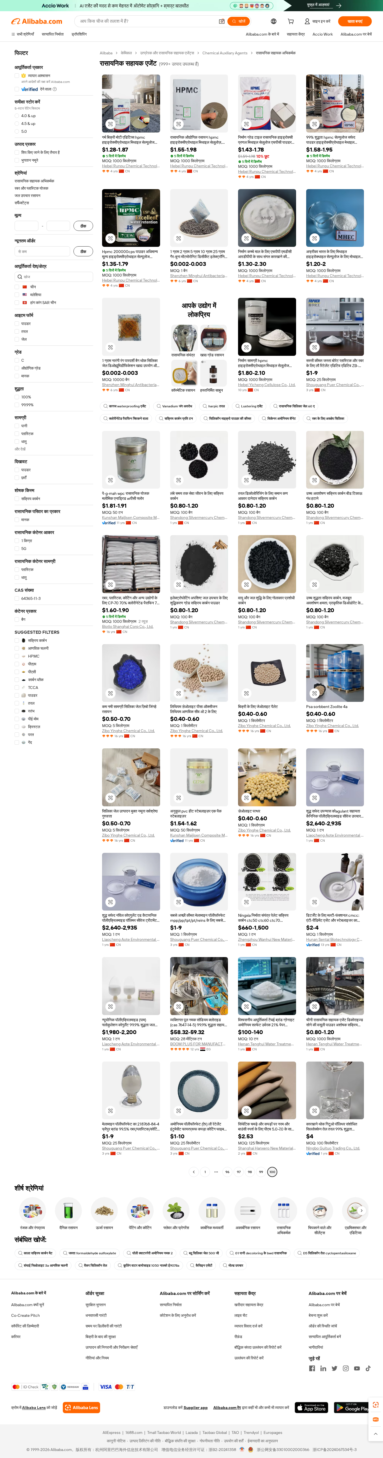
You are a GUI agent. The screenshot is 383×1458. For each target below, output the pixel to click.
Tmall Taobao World (164, 1432)
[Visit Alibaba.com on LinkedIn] (323, 1368)
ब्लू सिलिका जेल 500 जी (204, 1253)
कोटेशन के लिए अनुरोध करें (178, 1315)
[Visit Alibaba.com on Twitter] (334, 1368)
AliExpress (112, 1432)
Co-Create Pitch (25, 1315)
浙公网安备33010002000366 (283, 1449)
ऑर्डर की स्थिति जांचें (323, 1326)
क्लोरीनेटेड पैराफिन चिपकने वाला (128, 419)
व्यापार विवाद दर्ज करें (248, 1326)
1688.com (133, 1432)
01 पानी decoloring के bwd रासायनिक (261, 1253)
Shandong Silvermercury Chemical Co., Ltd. (199, 517)
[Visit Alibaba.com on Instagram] (345, 1368)
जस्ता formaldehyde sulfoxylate (92, 1253)
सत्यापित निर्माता (171, 1305)
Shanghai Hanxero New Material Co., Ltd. (267, 1148)
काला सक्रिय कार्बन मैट (38, 1253)
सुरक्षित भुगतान (96, 1305)
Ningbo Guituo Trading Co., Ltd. (333, 1148)
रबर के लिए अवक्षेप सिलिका (328, 419)
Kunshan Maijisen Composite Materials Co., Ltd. (131, 517)
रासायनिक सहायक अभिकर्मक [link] (276, 53)
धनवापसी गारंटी (96, 1315)
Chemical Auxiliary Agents (225, 53)
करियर (15, 1336)
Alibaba (106, 53)
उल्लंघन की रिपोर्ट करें (249, 1358)
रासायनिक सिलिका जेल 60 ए (297, 406)
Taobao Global (214, 1432)
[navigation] (54, 613)
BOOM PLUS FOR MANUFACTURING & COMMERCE (199, 1044)
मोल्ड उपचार (236, 1265)
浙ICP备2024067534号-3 (335, 1449)
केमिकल (126, 53)
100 (272, 1172)
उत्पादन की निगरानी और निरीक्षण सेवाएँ (111, 1347)
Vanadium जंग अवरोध (177, 406)
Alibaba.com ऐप (227, 1407)
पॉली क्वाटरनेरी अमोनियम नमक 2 (152, 1253)
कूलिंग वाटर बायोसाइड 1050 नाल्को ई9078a (151, 1265)
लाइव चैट (240, 1315)
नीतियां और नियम (97, 1358)
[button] (221, 21)
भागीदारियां (316, 1347)
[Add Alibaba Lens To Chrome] (81, 1407)
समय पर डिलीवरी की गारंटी (104, 1326)
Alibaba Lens (34, 1407)
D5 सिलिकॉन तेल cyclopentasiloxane (329, 1253)
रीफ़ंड (238, 1336)
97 (239, 1172)
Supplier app (196, 1407)
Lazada (192, 1432)
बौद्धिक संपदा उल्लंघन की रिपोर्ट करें (258, 1347)
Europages (273, 1432)
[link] (375, 1404)
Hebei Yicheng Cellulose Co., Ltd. (267, 384)
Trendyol (251, 1432)
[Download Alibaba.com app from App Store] (311, 1407)
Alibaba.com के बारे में (28, 1293)
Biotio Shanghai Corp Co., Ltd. (127, 626)
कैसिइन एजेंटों (204, 1265)
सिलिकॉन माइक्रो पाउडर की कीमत (230, 419)
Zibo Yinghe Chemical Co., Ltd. (128, 730)
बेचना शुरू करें (318, 1315)
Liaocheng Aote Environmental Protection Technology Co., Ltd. (335, 835)
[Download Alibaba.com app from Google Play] (353, 1407)
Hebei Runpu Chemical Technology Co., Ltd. (131, 166)
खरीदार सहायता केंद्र (248, 1305)
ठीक (83, 226)
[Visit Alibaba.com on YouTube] (357, 1368)
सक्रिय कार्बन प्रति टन (179, 419)
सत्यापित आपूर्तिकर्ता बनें (325, 1336)
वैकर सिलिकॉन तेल (95, 1265)
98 (250, 1172)
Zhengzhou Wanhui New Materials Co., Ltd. (267, 939)
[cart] (292, 22)
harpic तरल (216, 406)
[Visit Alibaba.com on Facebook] (312, 1368)
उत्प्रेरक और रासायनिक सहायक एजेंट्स (167, 53)
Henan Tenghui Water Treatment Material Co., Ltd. (267, 1044)
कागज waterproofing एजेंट (127, 406)
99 (261, 1172)
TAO (235, 1432)
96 (227, 1172)
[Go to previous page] (194, 1172)
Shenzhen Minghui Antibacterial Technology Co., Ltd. (199, 275)
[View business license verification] (242, 1449)
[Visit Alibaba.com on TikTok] (368, 1368)
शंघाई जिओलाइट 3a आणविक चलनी (46, 1265)
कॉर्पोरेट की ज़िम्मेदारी (25, 1326)
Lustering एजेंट (252, 406)
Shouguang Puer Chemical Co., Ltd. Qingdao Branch (335, 384)
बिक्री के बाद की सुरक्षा (101, 1336)
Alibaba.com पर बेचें (324, 1305)
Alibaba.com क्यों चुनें (27, 1305)
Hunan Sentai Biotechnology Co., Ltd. (335, 939)
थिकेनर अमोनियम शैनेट (281, 419)
